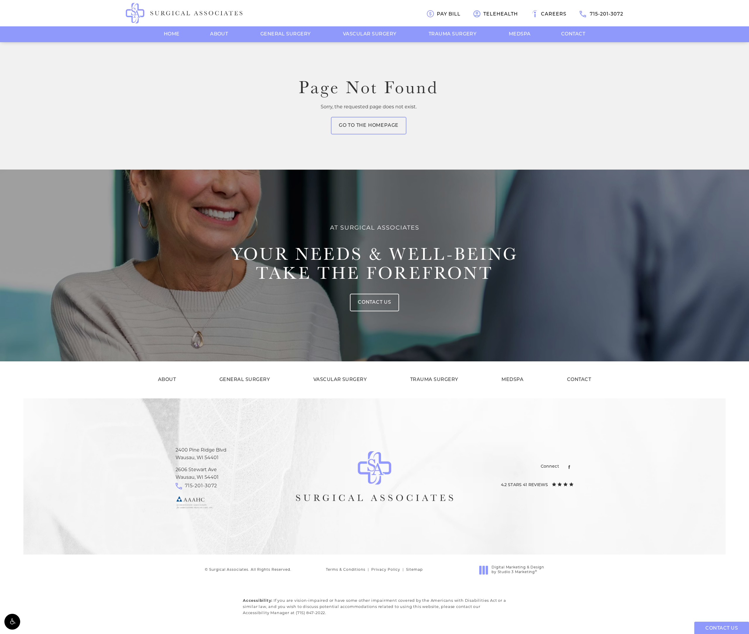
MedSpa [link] (520, 34)
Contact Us (374, 302)
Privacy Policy (385, 570)
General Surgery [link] (285, 34)
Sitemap (414, 570)
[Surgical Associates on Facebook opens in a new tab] (569, 467)
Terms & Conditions (345, 570)
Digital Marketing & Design (517, 570)
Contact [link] (573, 34)
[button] (12, 622)
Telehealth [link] (500, 14)
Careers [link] (553, 14)
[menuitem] (172, 34)
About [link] (219, 34)
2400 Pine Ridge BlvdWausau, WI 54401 (201, 454)
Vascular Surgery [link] (369, 34)
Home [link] (172, 34)
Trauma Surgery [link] (453, 34)
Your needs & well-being (374, 253)
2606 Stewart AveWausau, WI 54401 (197, 474)
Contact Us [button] (721, 628)
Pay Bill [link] (449, 14)
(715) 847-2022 (310, 613)
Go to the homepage (368, 125)
